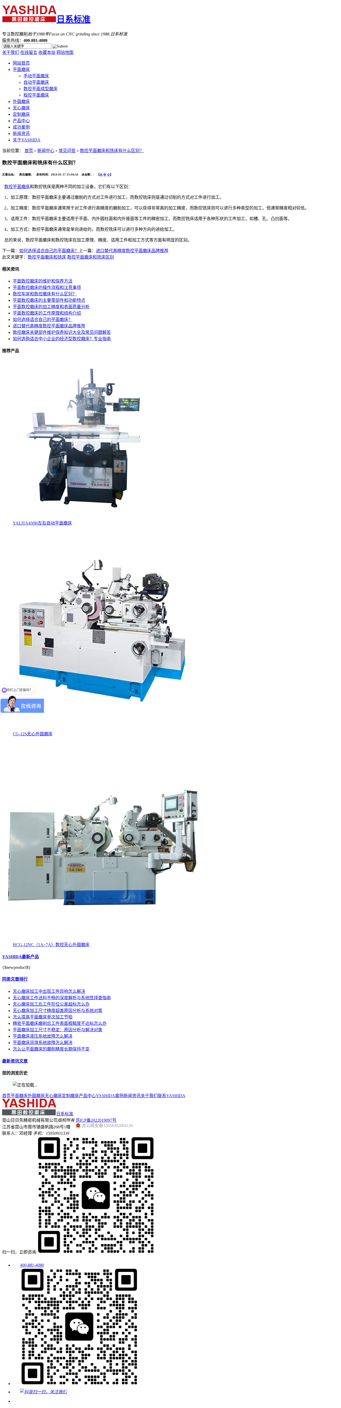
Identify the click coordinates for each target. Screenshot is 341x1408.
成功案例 (21, 127)
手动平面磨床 (36, 76)
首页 (29, 150)
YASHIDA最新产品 (20, 956)
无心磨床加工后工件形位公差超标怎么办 (51, 1004)
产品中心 (21, 120)
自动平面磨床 (36, 82)
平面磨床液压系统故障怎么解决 (42, 1036)
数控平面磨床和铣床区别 (90, 257)
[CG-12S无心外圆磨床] (102, 729)
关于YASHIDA (26, 140)
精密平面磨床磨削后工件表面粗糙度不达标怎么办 (60, 1023)
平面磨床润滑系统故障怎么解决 (42, 1042)
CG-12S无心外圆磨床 (32, 734)
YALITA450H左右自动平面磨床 (42, 523)
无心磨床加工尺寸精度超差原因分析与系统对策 (57, 1010)
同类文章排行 (15, 979)
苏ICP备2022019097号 (96, 1120)
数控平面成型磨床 (40, 88)
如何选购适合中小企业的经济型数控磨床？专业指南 (62, 338)
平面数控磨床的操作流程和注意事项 (47, 287)
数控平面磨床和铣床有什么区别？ (112, 150)
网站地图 (65, 52)
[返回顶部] (17, 1401)
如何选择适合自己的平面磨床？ (49, 250)
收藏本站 (46, 52)
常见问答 (67, 150)
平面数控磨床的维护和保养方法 (42, 281)
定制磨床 (21, 114)
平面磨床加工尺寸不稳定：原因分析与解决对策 (57, 1030)
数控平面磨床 (17, 186)
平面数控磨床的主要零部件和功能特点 (49, 300)
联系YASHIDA (171, 1095)
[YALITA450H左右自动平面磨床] (82, 518)
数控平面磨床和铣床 (47, 257)
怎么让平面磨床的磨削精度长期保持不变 (51, 1049)
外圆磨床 (21, 101)
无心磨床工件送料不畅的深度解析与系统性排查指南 (62, 997)
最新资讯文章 (15, 1061)
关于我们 (10, 52)
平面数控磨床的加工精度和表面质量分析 (51, 306)
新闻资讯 (21, 133)
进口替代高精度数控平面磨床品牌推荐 (132, 250)
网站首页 (21, 63)
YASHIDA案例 (110, 1095)
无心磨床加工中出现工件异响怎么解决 (49, 991)
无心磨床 (21, 108)
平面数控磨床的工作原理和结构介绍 (47, 313)
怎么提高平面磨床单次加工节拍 (42, 1017)
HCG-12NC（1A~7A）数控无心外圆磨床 (51, 944)
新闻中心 (45, 150)
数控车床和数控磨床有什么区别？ (45, 294)
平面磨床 (21, 69)
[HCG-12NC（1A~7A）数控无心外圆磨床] (102, 939)
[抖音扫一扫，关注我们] (40, 1392)
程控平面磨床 (36, 95)
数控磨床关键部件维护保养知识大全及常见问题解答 (62, 332)
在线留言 (28, 52)
